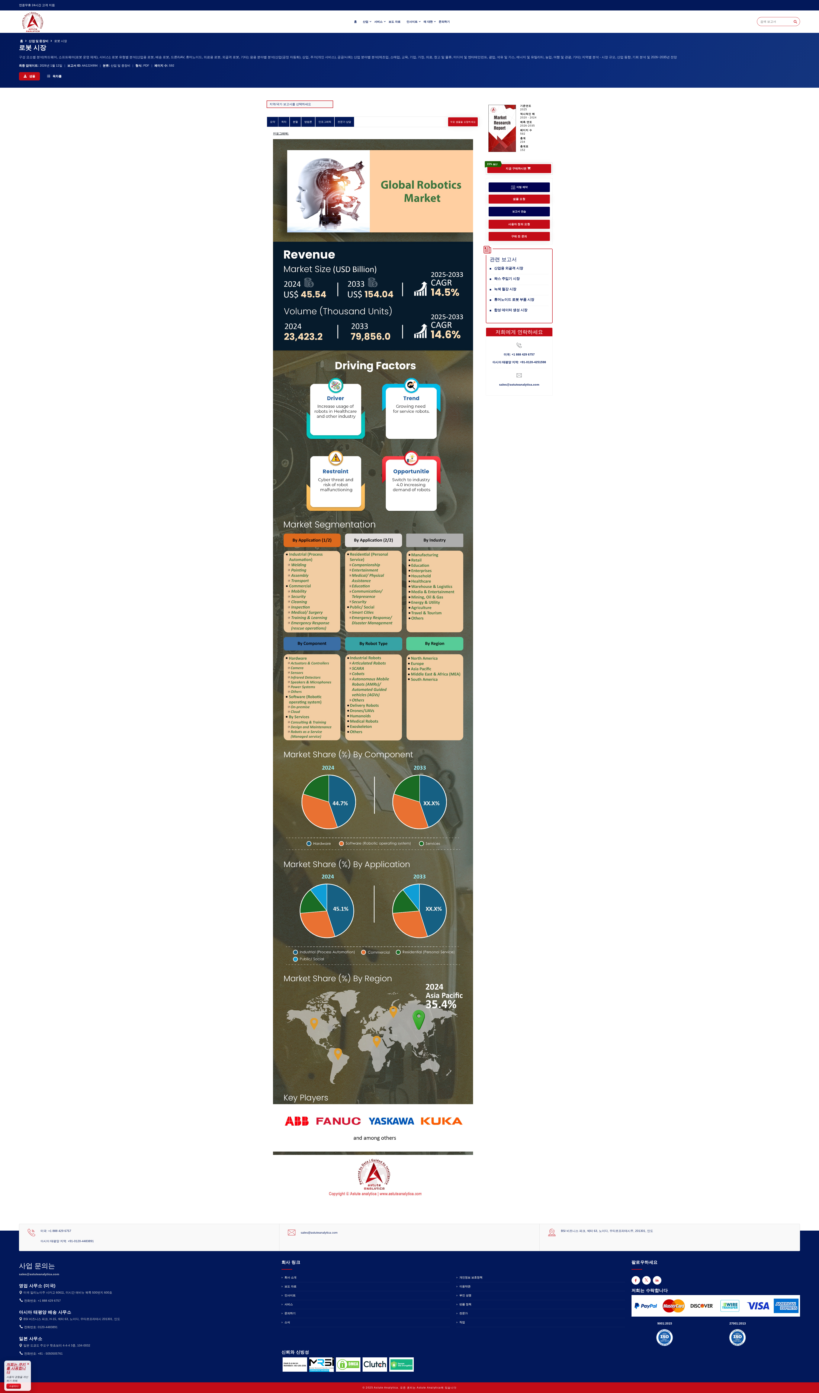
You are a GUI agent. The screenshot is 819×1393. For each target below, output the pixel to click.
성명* (357, 666)
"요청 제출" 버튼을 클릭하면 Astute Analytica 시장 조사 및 (413, 730)
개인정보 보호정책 (440, 728)
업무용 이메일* (364, 687)
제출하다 (409, 750)
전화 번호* (361, 708)
